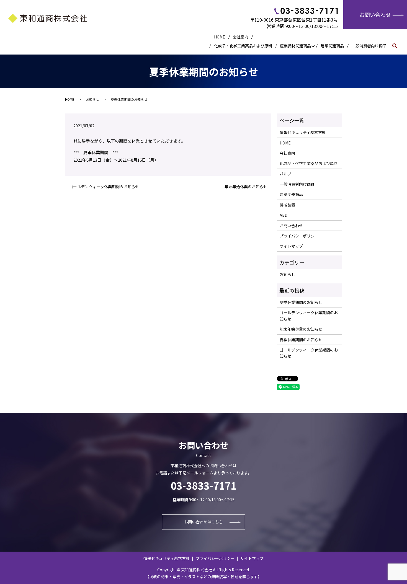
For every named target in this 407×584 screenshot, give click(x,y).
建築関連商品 (332, 45)
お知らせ (92, 99)
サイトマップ (291, 246)
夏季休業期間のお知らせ (301, 302)
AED (283, 215)
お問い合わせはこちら (203, 521)
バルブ (285, 174)
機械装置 (287, 205)
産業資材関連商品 (295, 45)
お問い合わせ (375, 14)
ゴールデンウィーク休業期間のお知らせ (104, 186)
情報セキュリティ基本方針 (303, 132)
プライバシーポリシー (299, 236)
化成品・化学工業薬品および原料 (243, 45)
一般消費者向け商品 (369, 45)
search (397, 45)
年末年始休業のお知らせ (246, 186)
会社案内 (240, 37)
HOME (219, 37)
